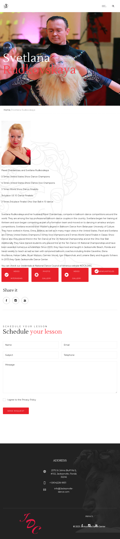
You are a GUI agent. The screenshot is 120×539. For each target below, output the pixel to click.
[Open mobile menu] (105, 6)
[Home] (6, 8)
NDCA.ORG (86, 265)
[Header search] (113, 6)
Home (7, 110)
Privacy (89, 516)
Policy (33, 399)
